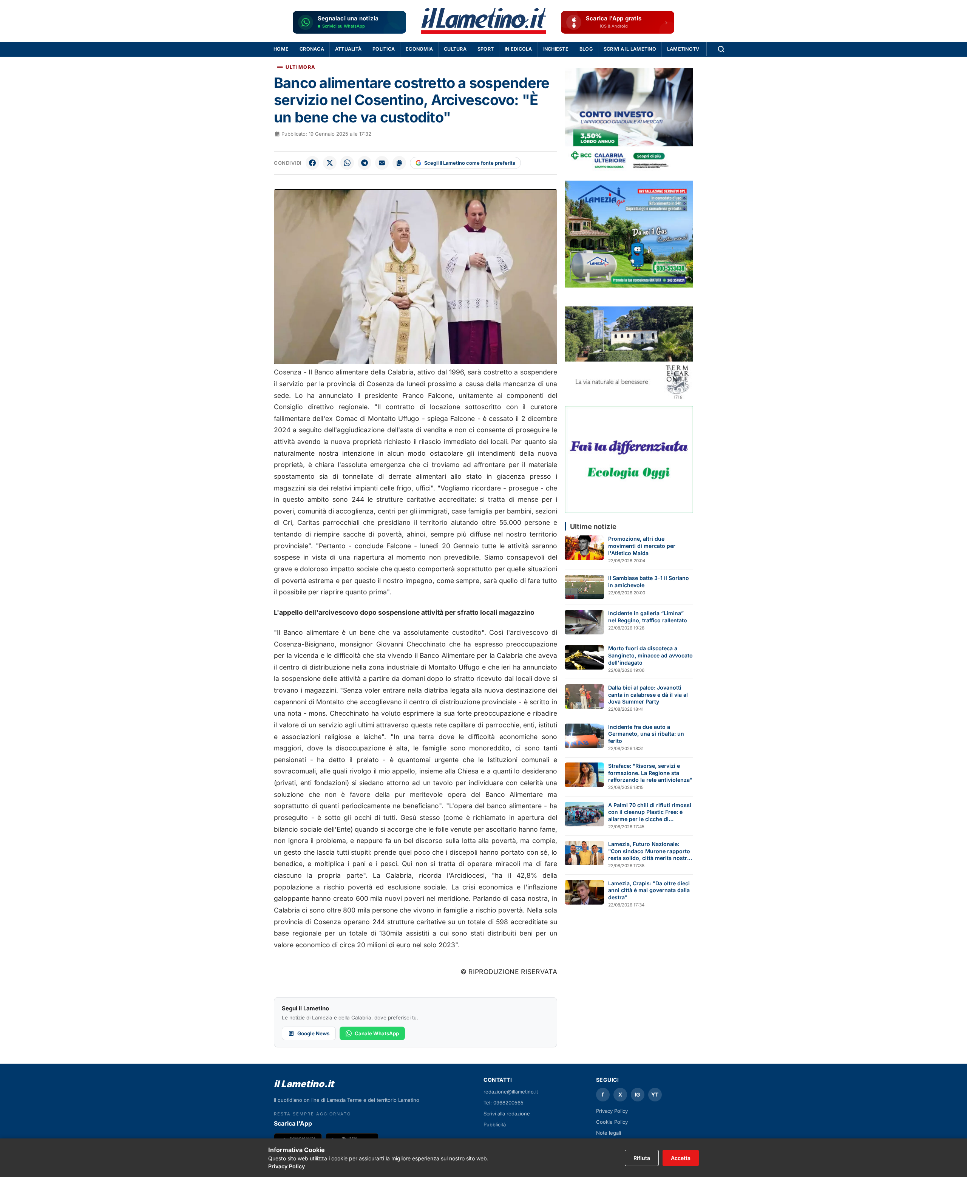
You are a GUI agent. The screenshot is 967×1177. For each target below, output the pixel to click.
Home (281, 49)
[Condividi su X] (330, 163)
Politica (383, 49)
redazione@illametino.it (511, 1092)
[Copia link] (399, 163)
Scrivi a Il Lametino (630, 49)
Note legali (608, 1133)
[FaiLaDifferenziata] (629, 459)
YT (654, 1094)
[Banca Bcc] (629, 121)
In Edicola (518, 49)
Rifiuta (641, 1158)
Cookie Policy (612, 1122)
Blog (586, 49)
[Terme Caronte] (629, 346)
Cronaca (312, 49)
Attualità (348, 49)
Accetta (680, 1158)
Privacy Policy (612, 1111)
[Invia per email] (382, 163)
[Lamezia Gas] (629, 234)
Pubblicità (495, 1124)
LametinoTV (683, 49)
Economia (419, 49)
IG (637, 1094)
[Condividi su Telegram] (364, 163)
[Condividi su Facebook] (312, 163)
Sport (485, 49)
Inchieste (555, 49)
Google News (313, 1033)
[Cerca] (721, 49)
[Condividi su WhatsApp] (347, 163)
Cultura (455, 49)
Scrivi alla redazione (507, 1113)
